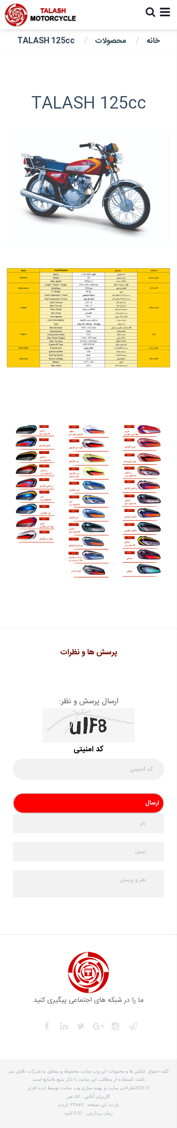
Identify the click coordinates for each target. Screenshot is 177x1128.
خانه (153, 41)
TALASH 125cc (46, 41)
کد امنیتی (88, 749)
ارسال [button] (152, 803)
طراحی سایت (120, 1087)
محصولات (110, 41)
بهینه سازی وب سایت (81, 1087)
